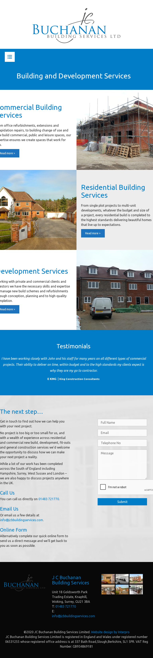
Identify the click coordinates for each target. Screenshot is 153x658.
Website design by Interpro (110, 632)
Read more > (93, 233)
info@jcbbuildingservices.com (21, 520)
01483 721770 (48, 499)
